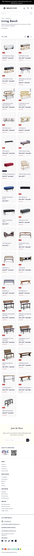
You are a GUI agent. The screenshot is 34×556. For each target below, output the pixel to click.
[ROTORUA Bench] (8, 123)
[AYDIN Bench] (25, 123)
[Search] (31, 13)
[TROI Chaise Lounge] (25, 146)
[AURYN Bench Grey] (25, 51)
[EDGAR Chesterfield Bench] (8, 192)
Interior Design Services (7, 508)
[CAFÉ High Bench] (8, 383)
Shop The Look (4, 470)
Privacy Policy (4, 496)
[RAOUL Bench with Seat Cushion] (25, 74)
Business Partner (5, 506)
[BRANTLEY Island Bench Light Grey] (25, 309)
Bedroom (3, 481)
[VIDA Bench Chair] (25, 215)
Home (2, 18)
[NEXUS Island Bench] (8, 406)
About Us (3, 464)
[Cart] (28, 8)
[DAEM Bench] (8, 263)
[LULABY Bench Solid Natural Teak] (25, 99)
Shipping (3, 491)
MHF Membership (5, 504)
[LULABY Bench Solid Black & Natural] (8, 99)
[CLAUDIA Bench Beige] (8, 51)
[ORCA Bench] (8, 146)
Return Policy (4, 494)
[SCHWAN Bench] (25, 286)
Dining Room (4, 479)
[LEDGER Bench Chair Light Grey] (8, 334)
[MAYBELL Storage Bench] (8, 169)
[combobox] (17, 13)
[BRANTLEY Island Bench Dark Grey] (8, 309)
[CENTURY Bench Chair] (25, 168)
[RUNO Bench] (8, 286)
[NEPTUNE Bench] (25, 192)
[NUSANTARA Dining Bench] (25, 239)
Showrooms (4, 468)
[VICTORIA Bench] (8, 237)
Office (2, 483)
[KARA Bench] (25, 263)
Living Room (4, 477)
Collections (8, 18)
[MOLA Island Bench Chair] (8, 359)
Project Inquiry (4, 510)
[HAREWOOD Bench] (25, 358)
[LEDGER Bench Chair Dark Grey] (25, 334)
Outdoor (3, 485)
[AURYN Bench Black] (8, 74)
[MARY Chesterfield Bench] (8, 215)
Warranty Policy (5, 498)
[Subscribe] (27, 440)
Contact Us (4, 466)
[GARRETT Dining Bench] (25, 383)
